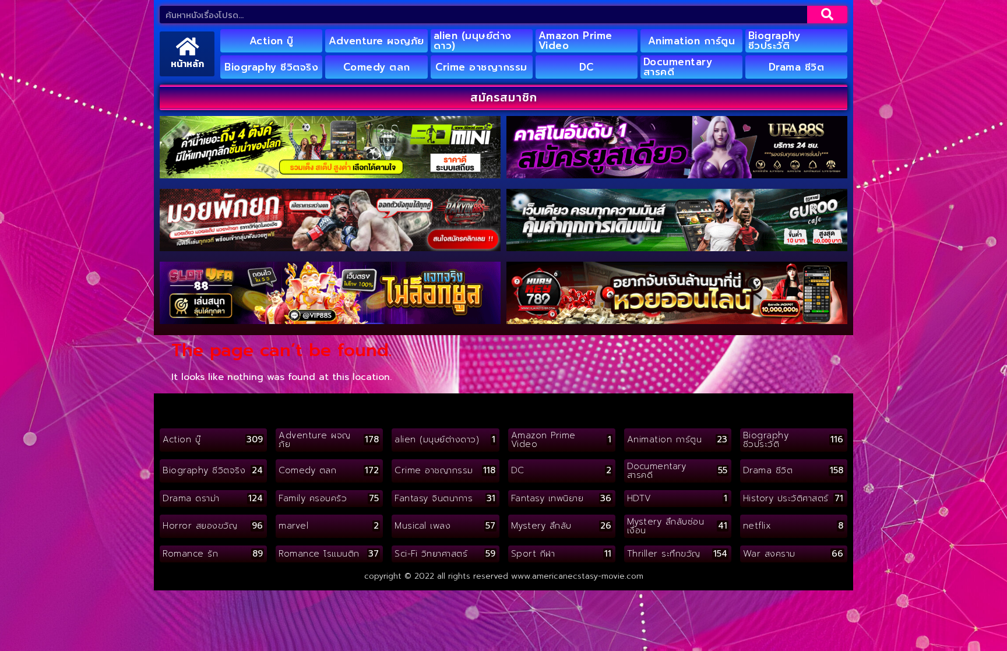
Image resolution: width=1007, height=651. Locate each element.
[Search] (827, 14)
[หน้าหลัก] (187, 46)
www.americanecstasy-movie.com (577, 576)
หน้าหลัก (187, 64)
